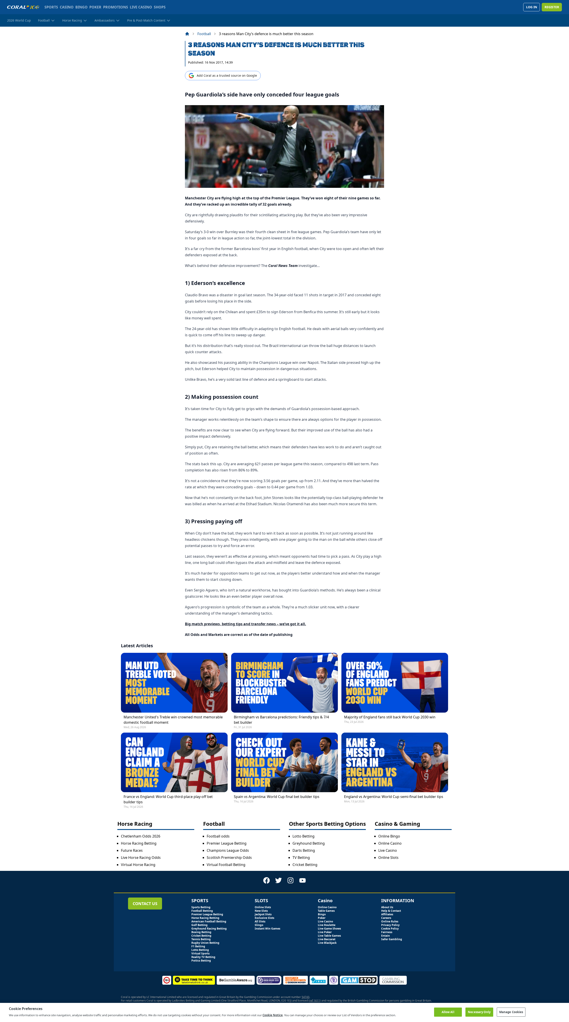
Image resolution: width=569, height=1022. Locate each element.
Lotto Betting (304, 836)
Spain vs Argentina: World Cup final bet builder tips (276, 796)
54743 (305, 997)
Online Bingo (389, 836)
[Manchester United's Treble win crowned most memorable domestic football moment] (174, 683)
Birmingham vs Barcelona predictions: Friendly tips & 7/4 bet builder (281, 720)
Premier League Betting (226, 843)
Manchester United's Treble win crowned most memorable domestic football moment (173, 720)
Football (204, 33)
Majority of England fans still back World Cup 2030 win (389, 717)
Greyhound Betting (309, 843)
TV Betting (301, 857)
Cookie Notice (272, 1015)
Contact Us (145, 903)
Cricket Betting (305, 864)
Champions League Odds (228, 850)
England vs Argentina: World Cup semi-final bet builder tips (393, 796)
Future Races (132, 850)
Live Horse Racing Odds (141, 857)
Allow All (448, 1012)
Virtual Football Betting (226, 864)
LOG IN (531, 7)
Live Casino (387, 850)
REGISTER (552, 7)
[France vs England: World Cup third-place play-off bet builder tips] (174, 762)
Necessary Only (479, 1012)
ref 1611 (314, 1000)
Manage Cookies (511, 1012)
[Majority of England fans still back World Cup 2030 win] (394, 683)
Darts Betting (304, 850)
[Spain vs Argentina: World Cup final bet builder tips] (284, 762)
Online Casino (390, 843)
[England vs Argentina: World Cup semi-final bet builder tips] (394, 762)
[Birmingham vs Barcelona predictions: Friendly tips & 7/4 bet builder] (284, 683)
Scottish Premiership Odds (229, 857)
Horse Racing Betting (138, 843)
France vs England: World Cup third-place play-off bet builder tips (168, 799)
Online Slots (388, 857)
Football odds (218, 836)
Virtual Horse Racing (138, 864)
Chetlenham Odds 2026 (140, 836)
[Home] (187, 34)
